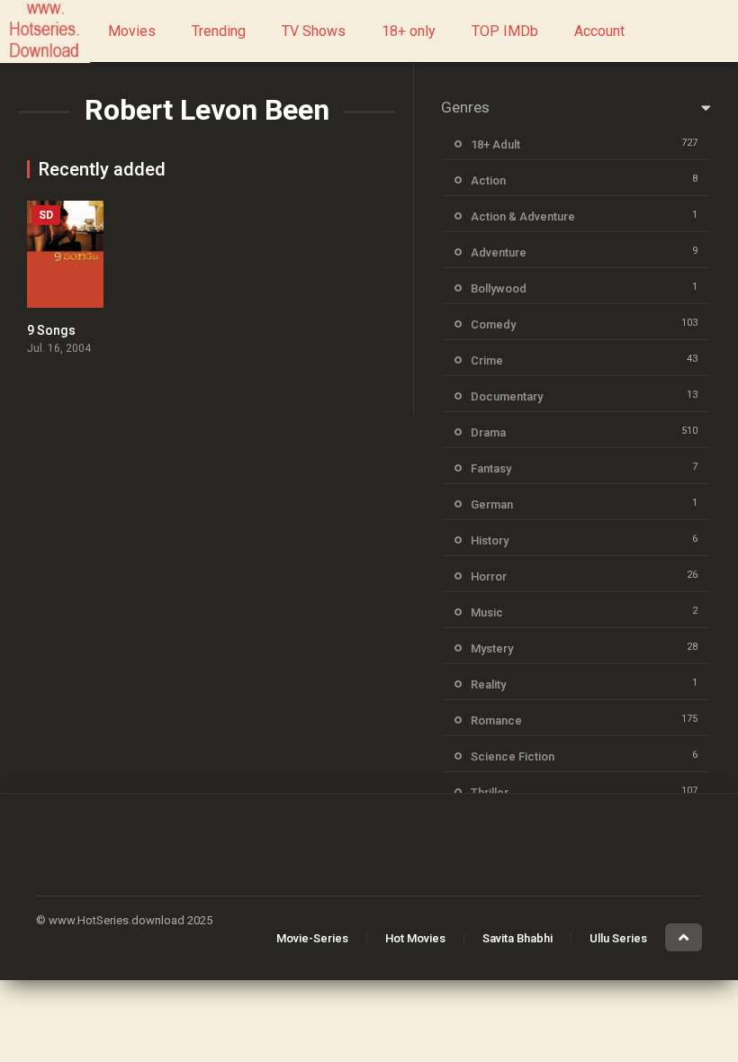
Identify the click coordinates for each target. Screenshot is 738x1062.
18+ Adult (495, 144)
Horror (489, 576)
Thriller (489, 792)
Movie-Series (312, 938)
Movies (132, 31)
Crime (487, 360)
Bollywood (498, 288)
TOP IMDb (505, 31)
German (492, 504)
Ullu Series (618, 938)
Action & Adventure (523, 216)
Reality (488, 684)
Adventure (498, 252)
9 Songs (51, 330)
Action (488, 180)
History (489, 540)
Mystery (492, 648)
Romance (496, 720)
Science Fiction (512, 756)
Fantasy (491, 468)
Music (487, 612)
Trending (219, 31)
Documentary (507, 396)
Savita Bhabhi (517, 938)
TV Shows (314, 31)
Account (599, 31)
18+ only (409, 31)
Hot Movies (415, 938)
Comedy (493, 324)
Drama (488, 432)
